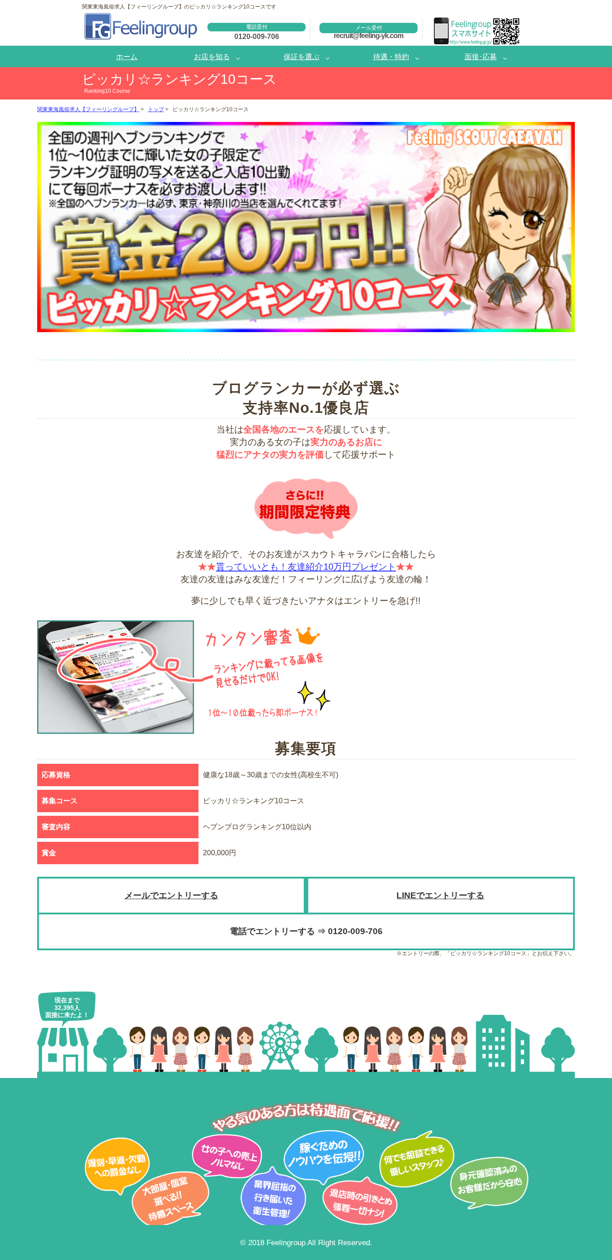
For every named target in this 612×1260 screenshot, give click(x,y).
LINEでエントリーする (440, 895)
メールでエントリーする (171, 895)
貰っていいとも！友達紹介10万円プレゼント (306, 567)
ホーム (127, 56)
